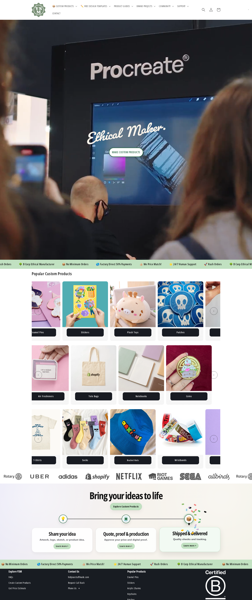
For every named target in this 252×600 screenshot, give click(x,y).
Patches (38, 332)
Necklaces (85, 460)
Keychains (85, 332)
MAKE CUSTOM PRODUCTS (126, 152)
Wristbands (38, 460)
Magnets (180, 332)
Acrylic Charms (37, 396)
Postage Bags (133, 332)
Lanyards (85, 396)
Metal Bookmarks (133, 396)
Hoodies (180, 396)
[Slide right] (214, 311)
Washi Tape (133, 460)
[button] (64, 6)
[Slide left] (38, 311)
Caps (180, 460)
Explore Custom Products (126, 506)
